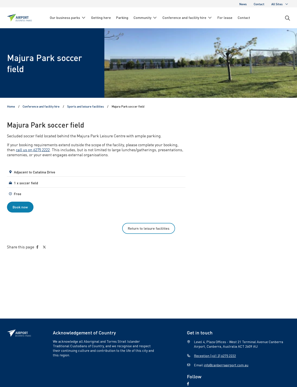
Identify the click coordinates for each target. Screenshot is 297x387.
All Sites (277, 4)
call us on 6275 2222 (33, 149)
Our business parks (65, 17)
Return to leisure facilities (148, 228)
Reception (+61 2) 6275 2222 (215, 355)
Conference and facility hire (184, 17)
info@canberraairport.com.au (226, 365)
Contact (259, 4)
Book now (20, 207)
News (243, 4)
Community (142, 17)
